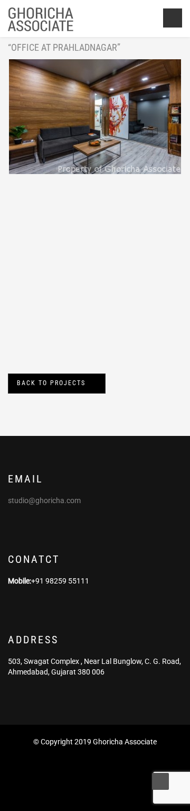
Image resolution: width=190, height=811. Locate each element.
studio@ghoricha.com (44, 500)
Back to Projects (51, 383)
